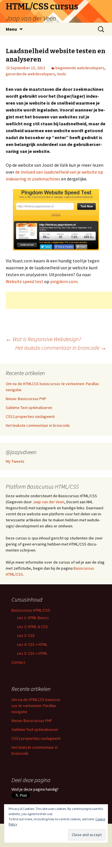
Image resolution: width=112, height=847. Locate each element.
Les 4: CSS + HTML (32, 644)
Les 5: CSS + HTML (32, 653)
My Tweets (15, 461)
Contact (18, 662)
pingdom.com (64, 281)
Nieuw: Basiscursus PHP (26, 398)
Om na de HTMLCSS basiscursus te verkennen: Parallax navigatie (36, 705)
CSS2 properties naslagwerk (30, 416)
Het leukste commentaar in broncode (60, 347)
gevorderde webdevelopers (30, 73)
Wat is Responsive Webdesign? (43, 339)
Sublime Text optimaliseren (29, 407)
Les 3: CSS (26, 635)
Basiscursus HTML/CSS (30, 610)
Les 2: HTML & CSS (32, 626)
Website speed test (24, 281)
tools (61, 73)
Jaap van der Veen (48, 501)
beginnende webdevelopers (80, 67)
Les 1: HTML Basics (33, 617)
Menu (11, 29)
